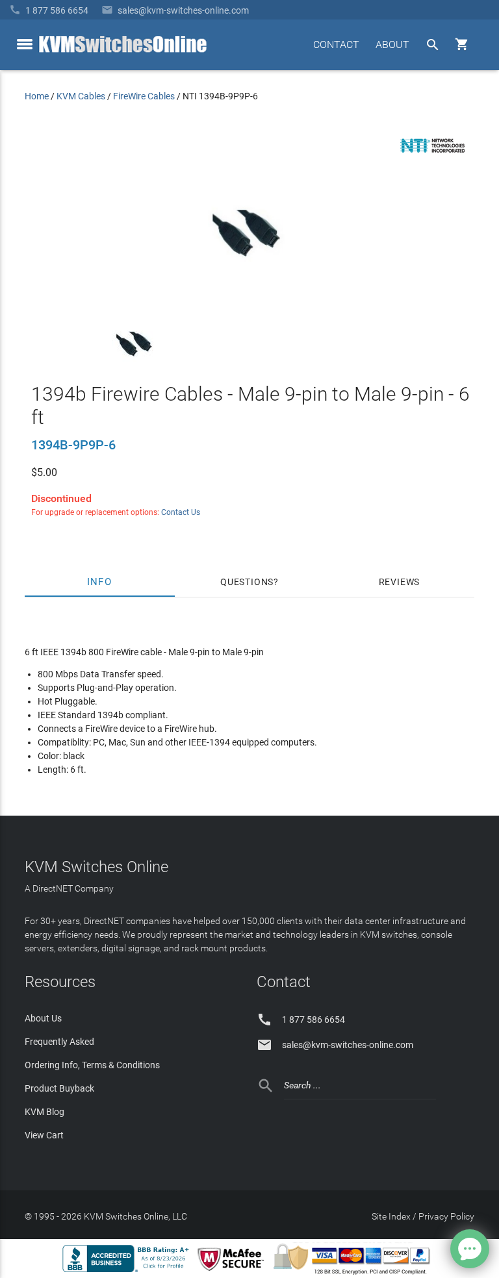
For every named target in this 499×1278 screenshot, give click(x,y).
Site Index (391, 1216)
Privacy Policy (446, 1216)
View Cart (44, 1135)
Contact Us (180, 512)
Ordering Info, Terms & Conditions (92, 1065)
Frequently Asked (59, 1041)
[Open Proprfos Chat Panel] (469, 1248)
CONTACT (336, 44)
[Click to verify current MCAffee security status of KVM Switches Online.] (233, 1271)
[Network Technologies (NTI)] (432, 155)
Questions (247, 582)
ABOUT (392, 44)
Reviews (399, 582)
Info (99, 582)
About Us (43, 1018)
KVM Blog (44, 1112)
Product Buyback (59, 1088)
